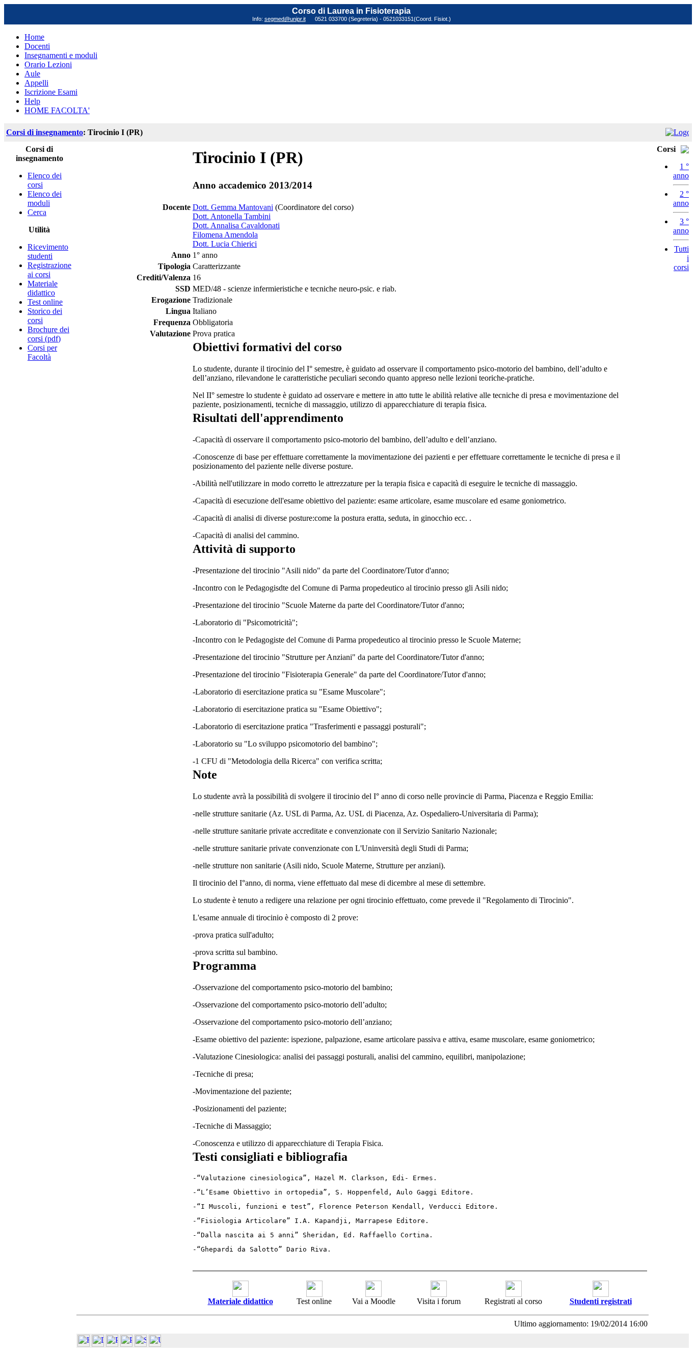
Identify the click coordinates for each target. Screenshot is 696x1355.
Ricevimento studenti (48, 251)
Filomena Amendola (225, 234)
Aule (32, 73)
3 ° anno (681, 226)
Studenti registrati (601, 1301)
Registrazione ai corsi (49, 270)
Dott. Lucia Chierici (225, 244)
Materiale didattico (43, 288)
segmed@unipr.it (285, 19)
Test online (45, 302)
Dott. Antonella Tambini (232, 216)
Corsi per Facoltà (42, 352)
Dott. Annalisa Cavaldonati (236, 225)
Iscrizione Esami (50, 92)
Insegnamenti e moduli (60, 55)
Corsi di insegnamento (44, 132)
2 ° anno (681, 198)
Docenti (37, 46)
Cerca (37, 212)
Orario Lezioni (48, 64)
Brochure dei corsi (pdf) (48, 334)
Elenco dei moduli (45, 198)
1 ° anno (681, 171)
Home (34, 37)
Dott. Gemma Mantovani (233, 207)
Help (32, 101)
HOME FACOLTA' (57, 110)
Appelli (36, 82)
